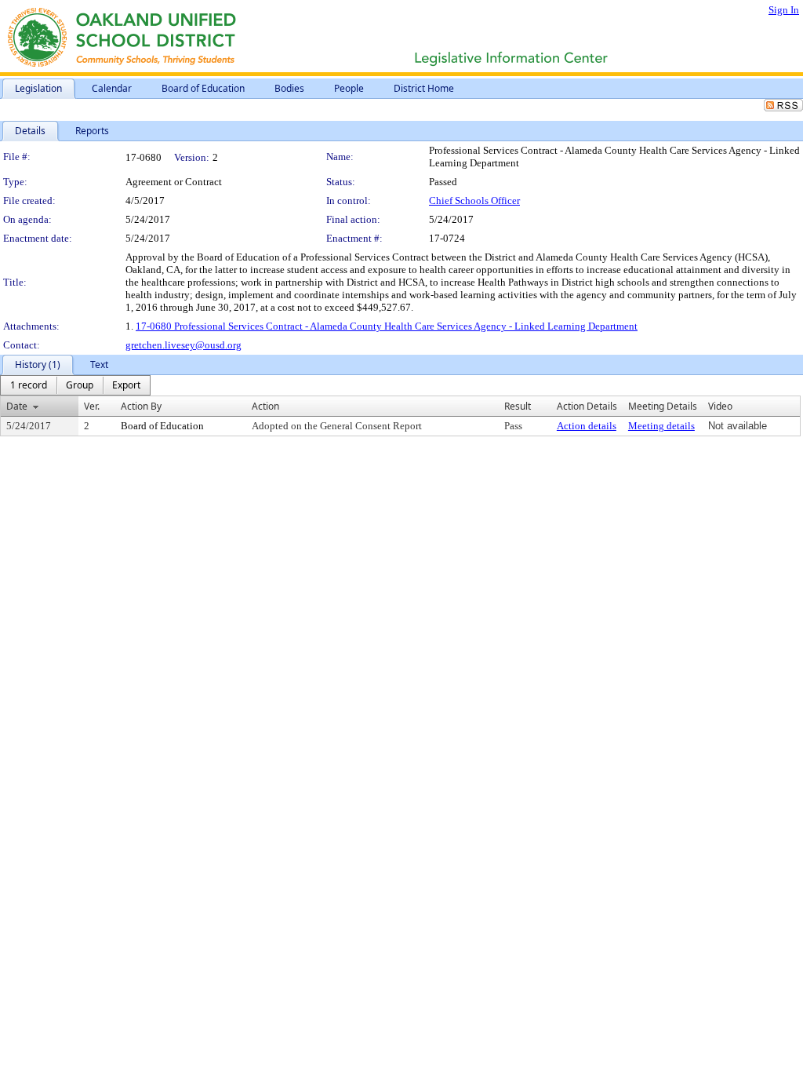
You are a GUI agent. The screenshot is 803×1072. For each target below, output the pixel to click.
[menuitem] (28, 385)
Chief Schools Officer (474, 200)
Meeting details (661, 426)
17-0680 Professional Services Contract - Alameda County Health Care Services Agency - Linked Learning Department (387, 326)
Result (517, 406)
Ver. (92, 406)
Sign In (783, 10)
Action (265, 406)
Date (16, 406)
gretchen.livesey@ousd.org (183, 345)
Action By (141, 406)
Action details (586, 426)
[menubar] (75, 385)
